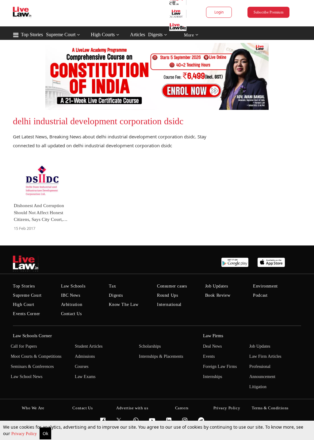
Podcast (260, 295)
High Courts (103, 34)
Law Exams (85, 376)
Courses (81, 366)
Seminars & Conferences (32, 366)
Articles (137, 34)
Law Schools (73, 286)
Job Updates (216, 286)
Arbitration (71, 304)
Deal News (212, 346)
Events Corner (26, 313)
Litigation (257, 386)
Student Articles (88, 346)
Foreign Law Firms (220, 366)
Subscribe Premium (268, 12)
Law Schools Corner (32, 335)
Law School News (26, 376)
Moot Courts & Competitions (36, 356)
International (169, 304)
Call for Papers (24, 346)
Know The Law (123, 304)
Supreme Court (60, 34)
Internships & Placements (161, 356)
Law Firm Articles (265, 356)
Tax (112, 286)
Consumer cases (172, 286)
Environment (265, 286)
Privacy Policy (24, 433)
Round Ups (167, 295)
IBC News (70, 295)
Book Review (218, 295)
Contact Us (71, 313)
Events (209, 356)
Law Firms (213, 335)
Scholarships (150, 346)
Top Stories (32, 34)
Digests (155, 34)
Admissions (85, 356)
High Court (23, 304)
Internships (212, 376)
